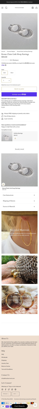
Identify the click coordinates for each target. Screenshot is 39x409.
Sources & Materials (9, 207)
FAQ (2, 354)
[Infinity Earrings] (6, 136)
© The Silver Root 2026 (7, 399)
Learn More (18, 273)
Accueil (3, 51)
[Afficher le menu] (2, 7)
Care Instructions (8, 195)
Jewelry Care (5, 363)
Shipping (3, 360)
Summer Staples (11, 51)
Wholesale (4, 357)
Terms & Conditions (7, 369)
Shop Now (18, 303)
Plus (3, 107)
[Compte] (33, 7)
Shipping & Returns (9, 201)
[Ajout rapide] (3, 184)
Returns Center (5, 366)
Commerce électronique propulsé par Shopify (25, 399)
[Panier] (36, 7)
